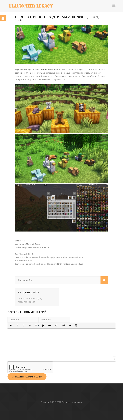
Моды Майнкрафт (26, 301)
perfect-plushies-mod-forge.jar (42, 257)
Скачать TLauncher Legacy (30, 298)
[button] (11, 325)
